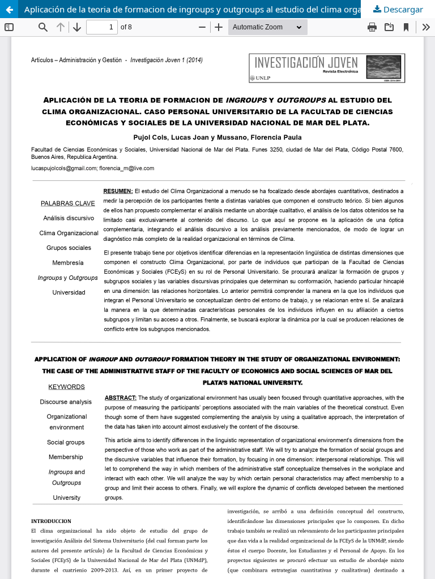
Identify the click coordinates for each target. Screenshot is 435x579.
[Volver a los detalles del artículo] (9, 9)
